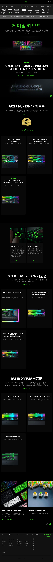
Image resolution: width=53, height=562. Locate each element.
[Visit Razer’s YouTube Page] (33, 545)
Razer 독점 (3, 545)
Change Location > (48, 558)
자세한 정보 (21, 75)
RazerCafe (3, 539)
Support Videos (19, 545)
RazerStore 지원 (19, 541)
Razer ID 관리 (19, 543)
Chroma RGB (11, 539)
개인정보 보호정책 (27, 558)
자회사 (3, 550)
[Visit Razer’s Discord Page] (33, 552)
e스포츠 (10, 543)
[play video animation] (51, 95)
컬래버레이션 (11, 545)
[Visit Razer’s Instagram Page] (33, 539)
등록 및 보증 (19, 539)
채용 (25, 539)
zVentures (26, 543)
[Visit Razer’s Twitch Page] (33, 550)
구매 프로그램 (4, 541)
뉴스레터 (3, 552)
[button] (1, 2)
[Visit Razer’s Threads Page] (33, 541)
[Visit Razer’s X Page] (33, 543)
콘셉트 (10, 541)
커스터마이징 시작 (7, 519)
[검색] (48, 1)
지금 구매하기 (31, 75)
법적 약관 (19, 558)
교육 (2, 543)
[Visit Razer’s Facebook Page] (33, 537)
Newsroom (27, 541)
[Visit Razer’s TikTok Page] (33, 548)
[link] (26, 1)
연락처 (26, 545)
